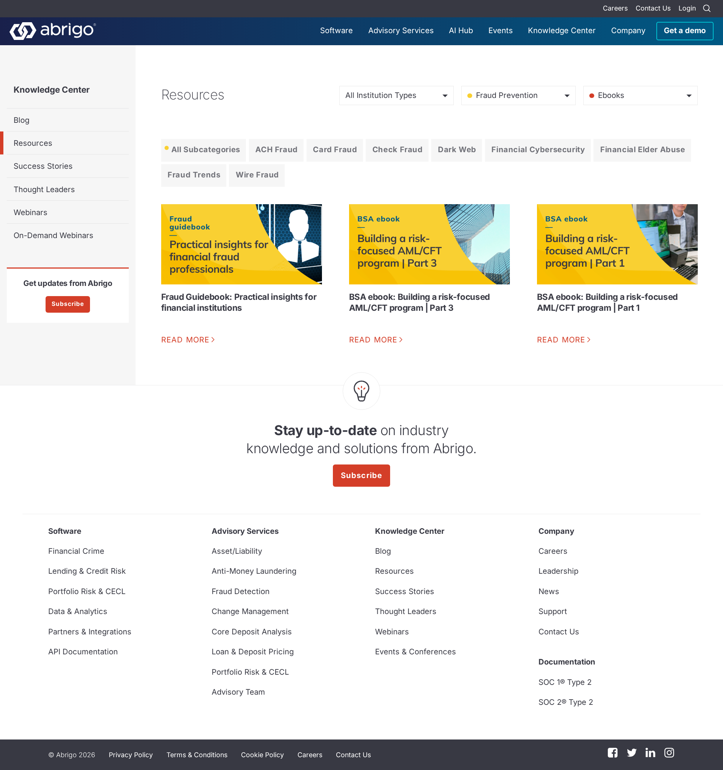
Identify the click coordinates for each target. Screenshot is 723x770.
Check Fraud (397, 149)
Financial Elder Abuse (642, 149)
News (548, 591)
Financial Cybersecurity (538, 149)
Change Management (250, 611)
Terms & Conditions (196, 755)
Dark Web (457, 149)
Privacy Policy (131, 755)
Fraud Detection (241, 591)
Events (500, 30)
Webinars (30, 212)
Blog (21, 120)
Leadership (558, 571)
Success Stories (43, 166)
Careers (615, 8)
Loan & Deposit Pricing (253, 651)
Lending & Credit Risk (87, 571)
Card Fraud (335, 149)
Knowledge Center (562, 30)
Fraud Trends (194, 174)
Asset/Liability (237, 551)
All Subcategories (205, 149)
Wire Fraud (257, 174)
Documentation (566, 661)
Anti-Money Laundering (254, 571)
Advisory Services (401, 30)
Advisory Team (238, 692)
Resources (33, 143)
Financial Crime (76, 551)
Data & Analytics (77, 611)
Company (628, 30)
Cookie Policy (262, 755)
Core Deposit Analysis (252, 631)
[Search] (707, 8)
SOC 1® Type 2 (565, 682)
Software (336, 30)
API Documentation (83, 651)
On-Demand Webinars (53, 235)
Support (552, 611)
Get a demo (685, 30)
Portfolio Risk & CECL (86, 591)
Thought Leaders (44, 189)
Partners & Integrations (89, 631)
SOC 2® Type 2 (565, 702)
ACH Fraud (276, 149)
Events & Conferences (415, 651)
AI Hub (461, 30)
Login (687, 8)
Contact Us (653, 8)
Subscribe (68, 303)
